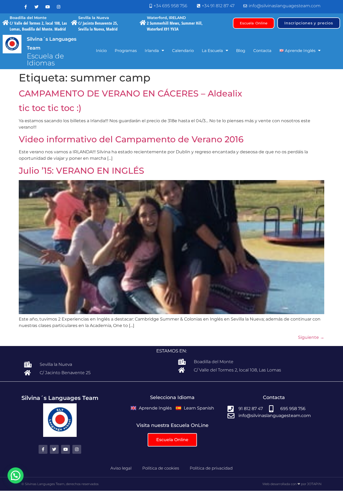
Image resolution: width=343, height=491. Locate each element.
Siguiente (311, 337)
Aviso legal (121, 468)
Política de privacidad (211, 468)
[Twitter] (36, 7)
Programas (126, 50)
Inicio (101, 50)
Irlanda (152, 50)
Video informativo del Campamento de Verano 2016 (131, 139)
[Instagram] (58, 7)
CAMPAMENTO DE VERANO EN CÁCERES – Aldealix (130, 93)
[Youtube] (47, 7)
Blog (240, 50)
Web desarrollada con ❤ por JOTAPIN (292, 484)
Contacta (262, 50)
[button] (16, 475)
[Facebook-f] (25, 7)
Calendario (183, 50)
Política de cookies (160, 468)
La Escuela (212, 50)
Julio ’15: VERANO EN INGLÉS (81, 170)
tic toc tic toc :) (50, 108)
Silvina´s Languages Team (59, 398)
